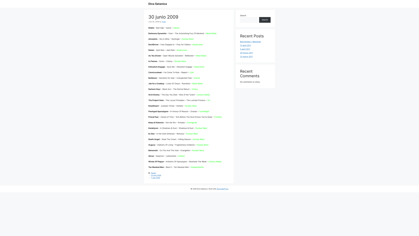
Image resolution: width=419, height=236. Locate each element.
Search (243, 15)
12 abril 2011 (245, 45)
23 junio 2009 (156, 175)
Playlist (153, 173)
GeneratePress (222, 189)
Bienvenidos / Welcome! (250, 42)
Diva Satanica (157, 3)
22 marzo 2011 (246, 57)
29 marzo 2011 (246, 53)
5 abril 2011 (245, 49)
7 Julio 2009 (155, 178)
